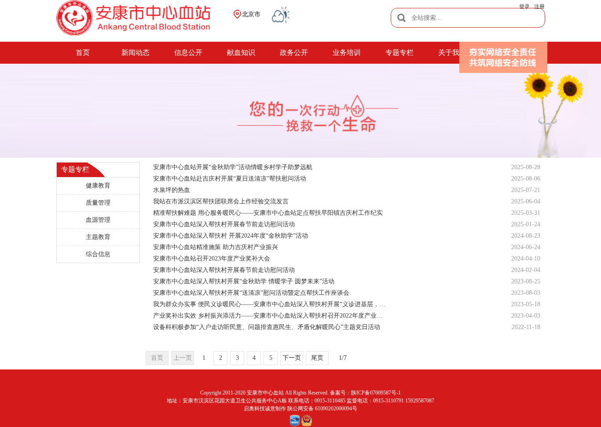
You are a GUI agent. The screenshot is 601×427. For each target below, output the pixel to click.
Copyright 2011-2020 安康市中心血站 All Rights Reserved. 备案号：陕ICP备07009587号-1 (300, 393)
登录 (524, 7)
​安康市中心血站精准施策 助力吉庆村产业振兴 (215, 247)
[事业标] (295, 420)
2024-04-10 (525, 258)
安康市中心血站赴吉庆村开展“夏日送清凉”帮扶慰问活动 (229, 178)
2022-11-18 (526, 327)
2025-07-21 (525, 190)
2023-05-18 (525, 304)
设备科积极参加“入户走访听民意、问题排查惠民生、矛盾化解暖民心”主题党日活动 (266, 327)
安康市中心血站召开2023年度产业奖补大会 (211, 258)
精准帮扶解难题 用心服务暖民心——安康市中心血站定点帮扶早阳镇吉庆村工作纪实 (268, 213)
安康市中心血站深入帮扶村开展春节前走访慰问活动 (224, 224)
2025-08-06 (525, 178)
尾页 (317, 358)
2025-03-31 (525, 213)
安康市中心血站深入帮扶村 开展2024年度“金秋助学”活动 (230, 235)
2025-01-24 (525, 224)
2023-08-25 (525, 281)
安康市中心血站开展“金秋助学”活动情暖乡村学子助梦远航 (232, 167)
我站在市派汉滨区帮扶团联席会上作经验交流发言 (221, 201)
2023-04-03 (525, 315)
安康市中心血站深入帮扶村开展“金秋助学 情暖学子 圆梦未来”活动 (243, 281)
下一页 (291, 358)
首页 (157, 358)
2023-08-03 (525, 292)
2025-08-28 (525, 167)
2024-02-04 (525, 270)
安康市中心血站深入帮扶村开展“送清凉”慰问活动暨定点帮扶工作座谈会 (251, 292)
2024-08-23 (525, 235)
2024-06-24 (525, 247)
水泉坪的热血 (171, 190)
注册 (539, 7)
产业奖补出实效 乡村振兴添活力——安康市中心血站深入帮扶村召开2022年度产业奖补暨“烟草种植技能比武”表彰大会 (270, 315)
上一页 (182, 358)
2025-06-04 (525, 201)
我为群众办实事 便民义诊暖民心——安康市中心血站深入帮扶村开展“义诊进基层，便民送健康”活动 (270, 304)
